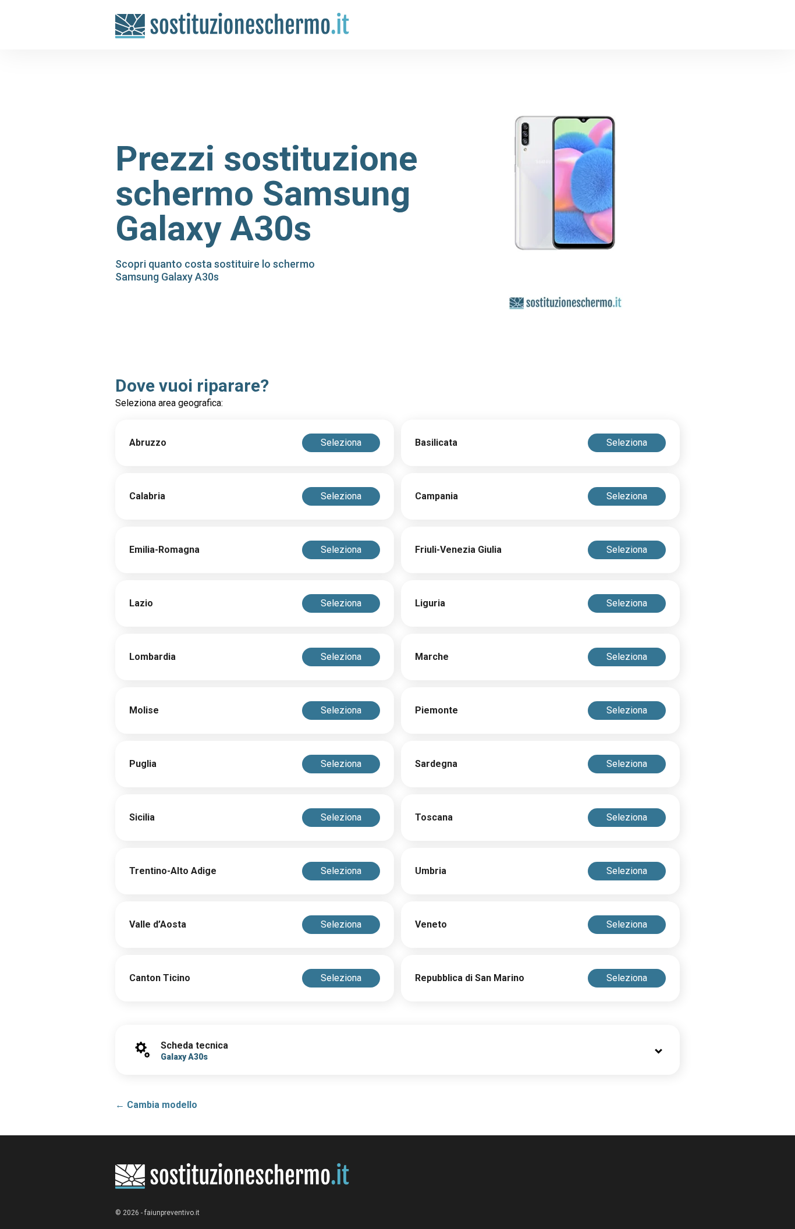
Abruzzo (147, 442)
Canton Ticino (159, 977)
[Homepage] (232, 18)
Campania (436, 496)
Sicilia (142, 817)
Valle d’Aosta (157, 924)
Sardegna (436, 763)
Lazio (141, 603)
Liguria (430, 603)
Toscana (434, 817)
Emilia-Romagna (164, 549)
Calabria (147, 496)
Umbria (430, 870)
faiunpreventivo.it (172, 1213)
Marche (432, 656)
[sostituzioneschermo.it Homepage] (232, 1176)
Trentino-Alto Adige (173, 870)
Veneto (431, 924)
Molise (144, 710)
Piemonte (436, 710)
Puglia (143, 763)
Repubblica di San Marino (469, 977)
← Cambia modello (156, 1104)
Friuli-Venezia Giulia (458, 549)
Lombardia (152, 656)
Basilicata (436, 442)
